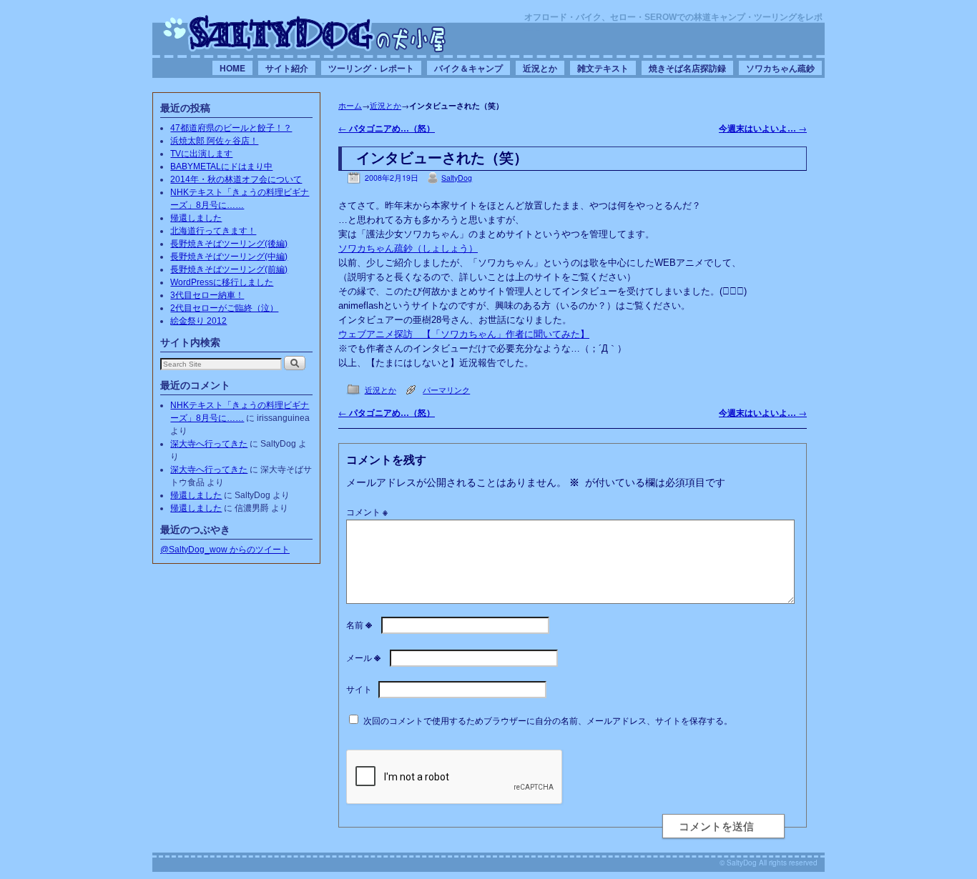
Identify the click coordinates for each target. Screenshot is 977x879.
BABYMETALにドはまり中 (221, 167)
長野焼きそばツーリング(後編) (229, 244)
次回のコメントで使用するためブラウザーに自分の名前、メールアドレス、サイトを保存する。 (547, 720)
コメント (367, 511)
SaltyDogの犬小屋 (305, 33)
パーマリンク (446, 389)
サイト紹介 (286, 67)
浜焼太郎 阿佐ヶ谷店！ (214, 141)
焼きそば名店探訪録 (687, 67)
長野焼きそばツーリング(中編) (229, 257)
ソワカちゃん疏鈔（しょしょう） (408, 248)
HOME (232, 67)
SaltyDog (456, 177)
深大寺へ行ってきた (208, 444)
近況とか (540, 67)
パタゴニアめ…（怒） (386, 128)
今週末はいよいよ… (763, 128)
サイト (359, 688)
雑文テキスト (603, 67)
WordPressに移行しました (221, 282)
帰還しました (196, 218)
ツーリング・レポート (371, 67)
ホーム (350, 105)
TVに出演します (201, 154)
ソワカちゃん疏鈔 (780, 67)
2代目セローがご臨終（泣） (224, 308)
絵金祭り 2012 (198, 321)
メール (363, 657)
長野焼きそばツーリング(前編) (229, 269)
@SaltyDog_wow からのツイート (225, 550)
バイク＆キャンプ (468, 67)
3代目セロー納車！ (207, 295)
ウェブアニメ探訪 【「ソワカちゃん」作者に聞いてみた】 (463, 334)
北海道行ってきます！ (213, 231)
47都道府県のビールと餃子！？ (231, 128)
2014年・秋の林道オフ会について (236, 179)
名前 (359, 624)
